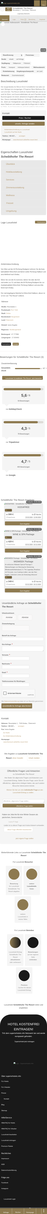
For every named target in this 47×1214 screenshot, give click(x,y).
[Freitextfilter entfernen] (37, 3)
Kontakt (15, 344)
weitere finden (31, 886)
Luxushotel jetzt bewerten (23, 378)
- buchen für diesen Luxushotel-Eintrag (24, 987)
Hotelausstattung (13, 172)
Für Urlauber (5, 1087)
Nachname (6, 664)
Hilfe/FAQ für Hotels (8, 1123)
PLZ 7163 (14, 310)
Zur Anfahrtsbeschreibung (12, 736)
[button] (23, 37)
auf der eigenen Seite (33, 955)
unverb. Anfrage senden (24, 124)
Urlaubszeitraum (8, 613)
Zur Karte (6, 733)
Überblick (10, 164)
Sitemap (4, 1110)
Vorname (5, 655)
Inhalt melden (34, 758)
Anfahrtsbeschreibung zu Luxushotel (17, 129)
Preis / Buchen (24, 118)
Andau (8, 313)
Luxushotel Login (9, 1199)
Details (9, 510)
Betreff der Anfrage (9, 635)
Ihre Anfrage (6, 644)
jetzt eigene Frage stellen (24, 838)
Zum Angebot (24, 524)
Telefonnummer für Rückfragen (13, 681)
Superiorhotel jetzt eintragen (24, 1041)
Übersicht (5, 19)
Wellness (10, 195)
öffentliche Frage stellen (24, 806)
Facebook (4, 1182)
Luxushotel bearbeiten (9, 1134)
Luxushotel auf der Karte (13, 132)
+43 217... (12, 136)
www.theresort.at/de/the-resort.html (25, 140)
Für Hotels (5, 1081)
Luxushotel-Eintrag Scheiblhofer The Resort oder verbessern (15, 957)
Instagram (4, 1188)
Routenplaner (41, 222)
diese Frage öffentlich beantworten (19, 829)
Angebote (42, 19)
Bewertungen (33, 19)
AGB (2, 1164)
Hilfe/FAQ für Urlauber (9, 1129)
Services (9, 180)
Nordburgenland (15, 329)
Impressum (5, 1158)
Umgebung (11, 211)
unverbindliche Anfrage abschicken (17, 706)
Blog (2, 1105)
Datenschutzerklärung (11, 701)
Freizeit (9, 203)
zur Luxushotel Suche (2, 9)
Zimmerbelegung (8, 624)
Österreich (9, 320)
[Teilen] (39, 1211)
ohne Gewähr (17, 758)
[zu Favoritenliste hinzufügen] (3, 24)
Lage (14, 19)
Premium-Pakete (7, 1146)
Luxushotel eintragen (8, 1140)
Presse (3, 1093)
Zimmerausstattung (14, 187)
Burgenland (15, 317)
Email (4, 672)
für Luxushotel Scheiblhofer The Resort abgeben (14, 887)
